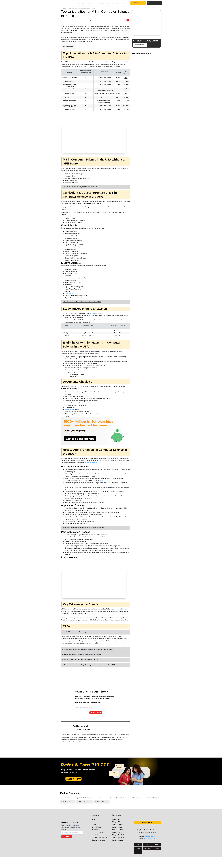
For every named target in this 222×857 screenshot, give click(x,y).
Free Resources (102, 3)
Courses (81, 3)
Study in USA (116, 822)
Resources (95, 829)
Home (93, 819)
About (93, 822)
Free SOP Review (97, 832)
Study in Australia (117, 824)
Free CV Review (97, 835)
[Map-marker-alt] (152, 827)
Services (115, 3)
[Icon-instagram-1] (142, 827)
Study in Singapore (118, 837)
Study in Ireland (117, 827)
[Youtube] (128, 20)
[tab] (66, 797)
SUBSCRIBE (96, 712)
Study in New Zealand (119, 835)
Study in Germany (117, 829)
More (124, 3)
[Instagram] (125, 20)
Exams (90, 3)
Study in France (117, 832)
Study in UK (116, 819)
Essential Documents (98, 840)
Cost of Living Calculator (99, 837)
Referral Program (97, 827)
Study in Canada (117, 840)
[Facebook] (145, 827)
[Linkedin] (149, 827)
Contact (94, 824)
